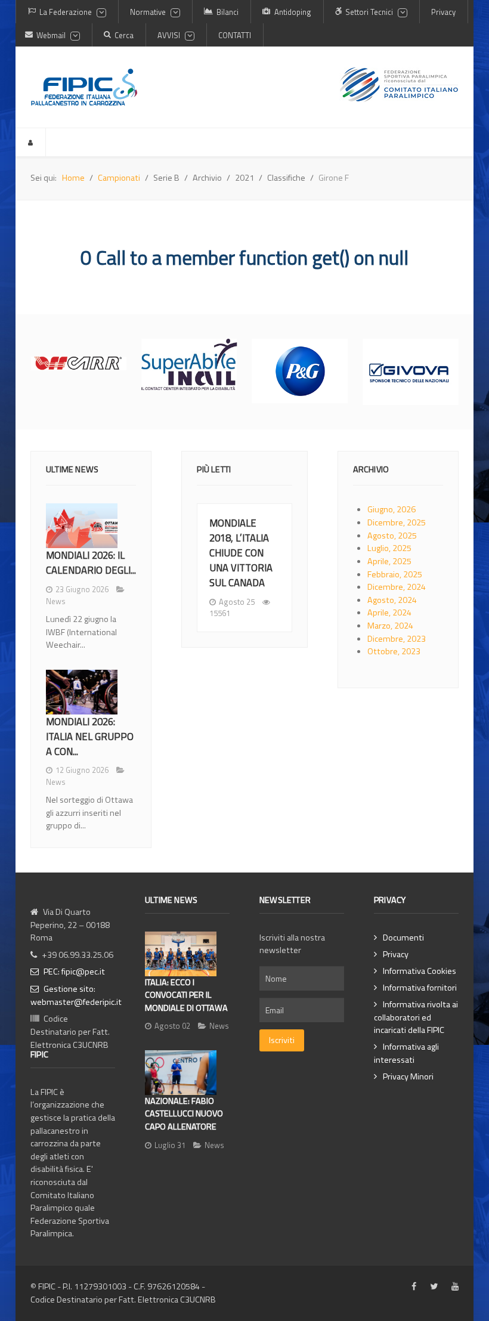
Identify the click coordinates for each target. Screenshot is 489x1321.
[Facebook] (414, 1287)
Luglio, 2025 (389, 548)
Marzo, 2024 (390, 625)
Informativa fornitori (420, 988)
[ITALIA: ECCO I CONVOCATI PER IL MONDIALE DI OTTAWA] (180, 954)
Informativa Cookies (419, 971)
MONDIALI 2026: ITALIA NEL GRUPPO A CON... (90, 736)
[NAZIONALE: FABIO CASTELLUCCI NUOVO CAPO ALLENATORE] (180, 1072)
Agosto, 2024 (392, 600)
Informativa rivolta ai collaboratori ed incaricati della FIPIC (416, 1017)
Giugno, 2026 (391, 509)
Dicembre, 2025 (396, 522)
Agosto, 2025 (392, 535)
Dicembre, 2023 (396, 638)
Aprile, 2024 (389, 612)
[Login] (31, 142)
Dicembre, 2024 (396, 586)
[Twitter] (434, 1287)
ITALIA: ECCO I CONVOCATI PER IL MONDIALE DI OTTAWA (186, 995)
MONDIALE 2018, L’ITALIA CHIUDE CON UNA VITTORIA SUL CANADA (241, 552)
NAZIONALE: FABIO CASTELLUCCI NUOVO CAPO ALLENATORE (184, 1113)
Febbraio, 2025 (394, 574)
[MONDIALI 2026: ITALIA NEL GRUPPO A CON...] (81, 692)
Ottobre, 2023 (393, 651)
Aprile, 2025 (389, 561)
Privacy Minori (408, 1077)
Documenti (403, 938)
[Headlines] (84, 87)
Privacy (395, 954)
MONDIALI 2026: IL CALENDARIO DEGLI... (91, 562)
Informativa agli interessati (406, 1053)
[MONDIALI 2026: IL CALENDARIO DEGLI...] (81, 525)
